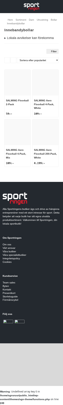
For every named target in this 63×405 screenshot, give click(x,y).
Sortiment (21, 19)
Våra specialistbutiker (14, 255)
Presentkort (9, 293)
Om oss (7, 244)
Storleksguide (10, 296)
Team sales (9, 282)
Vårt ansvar (9, 248)
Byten (6, 286)
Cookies (7, 262)
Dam (31, 19)
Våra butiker (9, 251)
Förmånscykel (10, 299)
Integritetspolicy (11, 258)
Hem (10, 19)
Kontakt (7, 289)
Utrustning (42, 19)
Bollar (54, 19)
